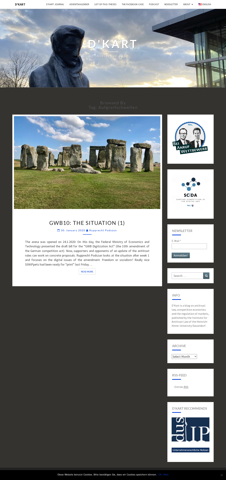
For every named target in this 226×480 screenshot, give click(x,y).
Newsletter (171, 4)
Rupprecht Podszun (103, 230)
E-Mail (176, 241)
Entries (181, 387)
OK (160, 474)
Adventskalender (79, 4)
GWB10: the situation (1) (87, 223)
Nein (166, 474)
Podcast (154, 4)
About (186, 4)
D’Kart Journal (55, 4)
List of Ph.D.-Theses (105, 4)
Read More (88, 271)
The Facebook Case (133, 4)
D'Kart (20, 4)
